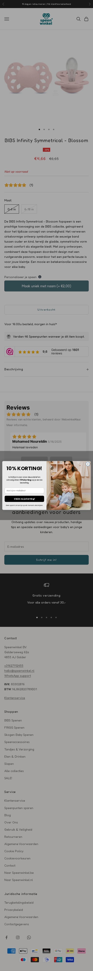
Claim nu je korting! (24, 498)
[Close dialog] (88, 464)
